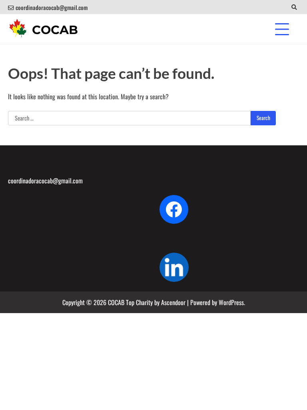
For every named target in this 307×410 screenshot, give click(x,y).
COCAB (55, 29)
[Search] (294, 7)
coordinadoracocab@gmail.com (52, 7)
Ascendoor (173, 302)
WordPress (231, 302)
